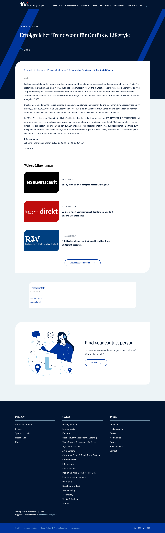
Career (113, 433)
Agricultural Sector (71, 446)
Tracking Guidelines (60, 528)
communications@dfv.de (47, 514)
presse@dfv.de (35, 302)
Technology (67, 494)
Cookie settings (75, 528)
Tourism (66, 503)
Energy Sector (69, 428)
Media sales (20, 437)
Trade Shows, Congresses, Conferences (80, 441)
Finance (66, 433)
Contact (113, 450)
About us (114, 424)
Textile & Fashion (70, 498)
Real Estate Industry (71, 485)
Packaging (67, 481)
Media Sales (115, 437)
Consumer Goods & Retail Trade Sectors (81, 455)
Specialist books (22, 433)
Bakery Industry (69, 424)
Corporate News (69, 459)
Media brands (116, 428)
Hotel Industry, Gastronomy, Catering (79, 437)
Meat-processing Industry (74, 476)
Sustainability (68, 490)
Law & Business (70, 468)
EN (141, 5)
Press (17, 441)
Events (18, 428)
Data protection (46, 528)
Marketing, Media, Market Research (79, 472)
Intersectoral (68, 463)
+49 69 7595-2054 (37, 298)
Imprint (17, 528)
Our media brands (23, 424)
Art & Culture (68, 450)
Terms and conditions (30, 528)
